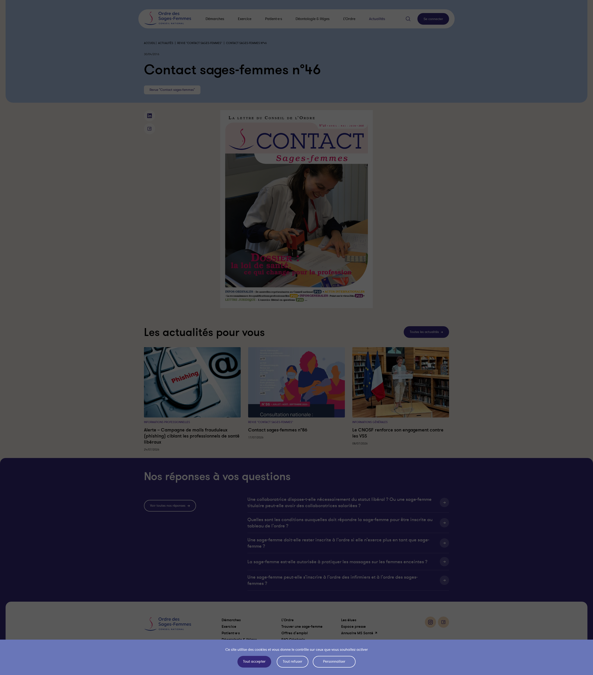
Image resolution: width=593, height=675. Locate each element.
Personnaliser (334, 661)
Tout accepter (254, 661)
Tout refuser (292, 661)
